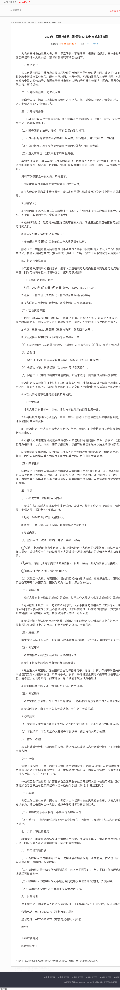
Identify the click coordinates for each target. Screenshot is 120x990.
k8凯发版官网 (10, 2)
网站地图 (3, 989)
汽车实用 (25, 22)
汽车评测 (16, 22)
